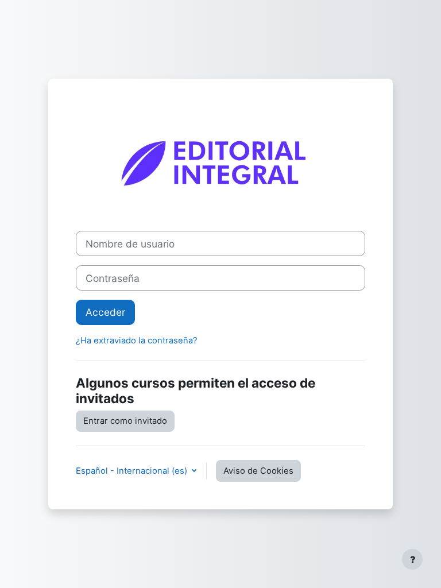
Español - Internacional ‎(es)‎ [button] (132, 471)
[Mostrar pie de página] (412, 559)
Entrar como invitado (125, 421)
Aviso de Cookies (258, 471)
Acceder (105, 312)
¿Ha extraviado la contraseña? (137, 340)
